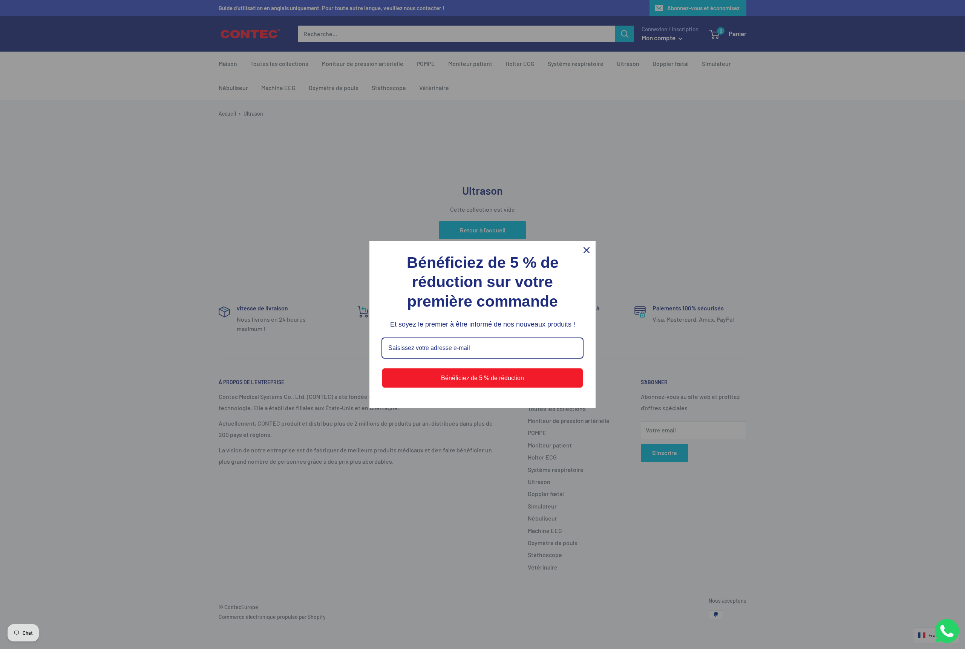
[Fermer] (586, 250)
